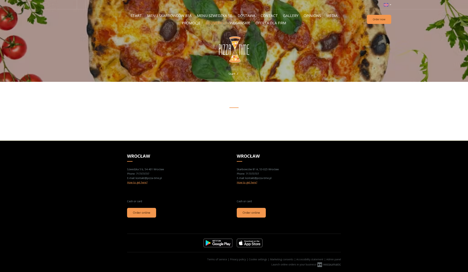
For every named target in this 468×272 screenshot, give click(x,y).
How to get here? (137, 182)
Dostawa (246, 15)
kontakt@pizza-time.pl (149, 178)
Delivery (214, 22)
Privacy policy (238, 259)
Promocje (191, 22)
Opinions (312, 15)
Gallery (290, 15)
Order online (141, 213)
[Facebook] (81, 4)
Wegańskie (240, 22)
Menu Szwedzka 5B (214, 15)
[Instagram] (90, 4)
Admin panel (333, 259)
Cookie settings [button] (258, 259)
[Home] (234, 49)
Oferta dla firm (271, 22)
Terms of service (217, 259)
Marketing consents (282, 259)
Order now (379, 19)
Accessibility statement (310, 259)
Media (332, 15)
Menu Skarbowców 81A (169, 15)
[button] (387, 4)
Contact (269, 15)
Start (136, 15)
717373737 (142, 173)
